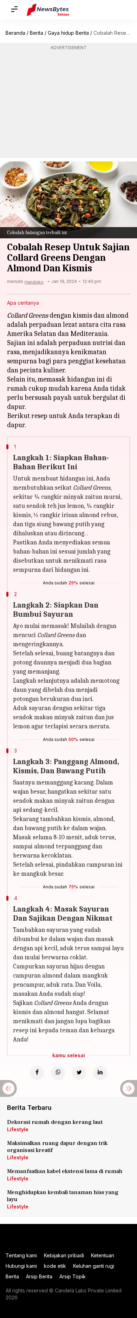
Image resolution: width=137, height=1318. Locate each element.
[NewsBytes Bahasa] (48, 9)
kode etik (55, 1266)
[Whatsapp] (58, 1073)
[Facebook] (37, 1073)
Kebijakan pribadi (64, 1255)
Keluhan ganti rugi (93, 1266)
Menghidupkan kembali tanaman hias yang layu (62, 1196)
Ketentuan (102, 1255)
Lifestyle (17, 1129)
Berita (36, 33)
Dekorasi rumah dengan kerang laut (55, 1122)
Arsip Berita (39, 1276)
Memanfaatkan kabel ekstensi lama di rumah (65, 1171)
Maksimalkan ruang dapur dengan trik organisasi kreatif (57, 1147)
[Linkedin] (100, 1073)
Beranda (15, 33)
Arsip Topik (72, 1276)
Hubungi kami (21, 1266)
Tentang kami (21, 1255)
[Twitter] (79, 1073)
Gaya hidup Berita (68, 33)
